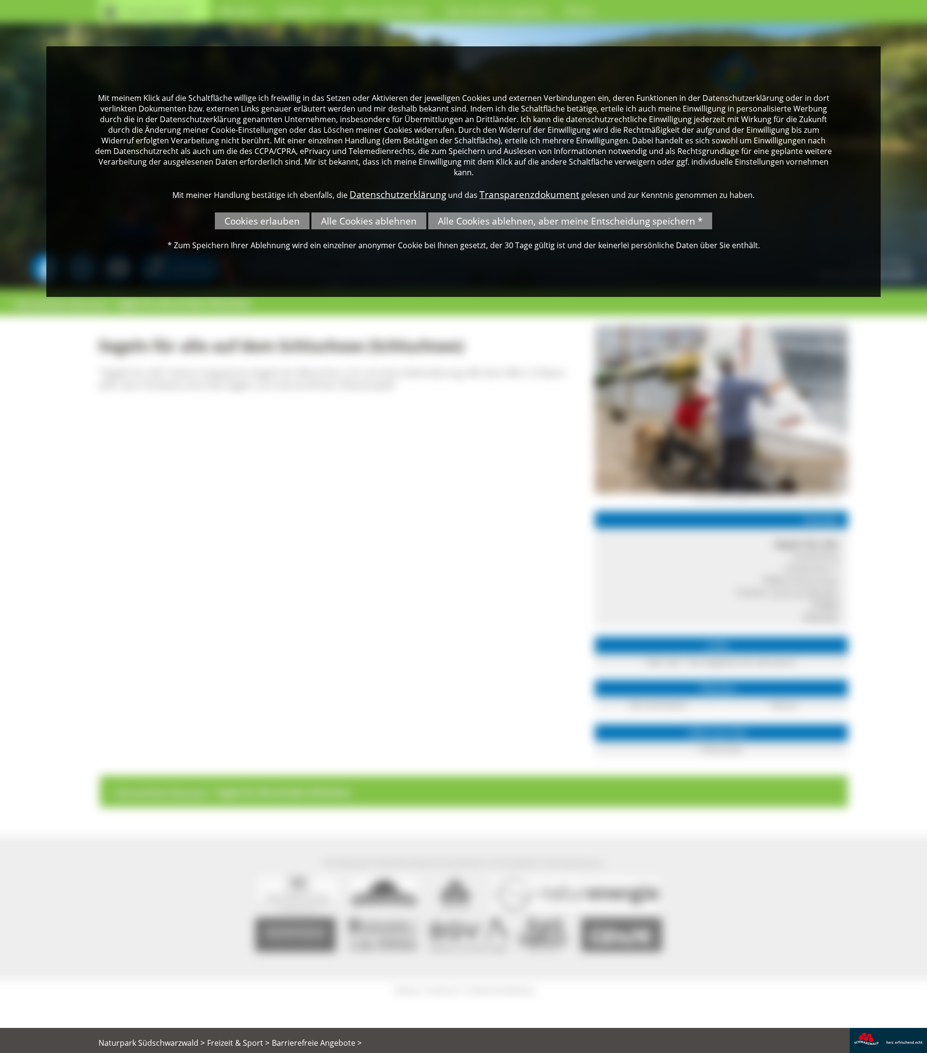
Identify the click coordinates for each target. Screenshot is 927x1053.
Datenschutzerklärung (398, 194)
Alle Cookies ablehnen (369, 221)
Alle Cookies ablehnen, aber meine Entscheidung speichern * (570, 221)
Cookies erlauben (262, 221)
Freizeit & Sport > (238, 1043)
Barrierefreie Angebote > (317, 1043)
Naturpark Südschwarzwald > (151, 1043)
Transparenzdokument (529, 194)
